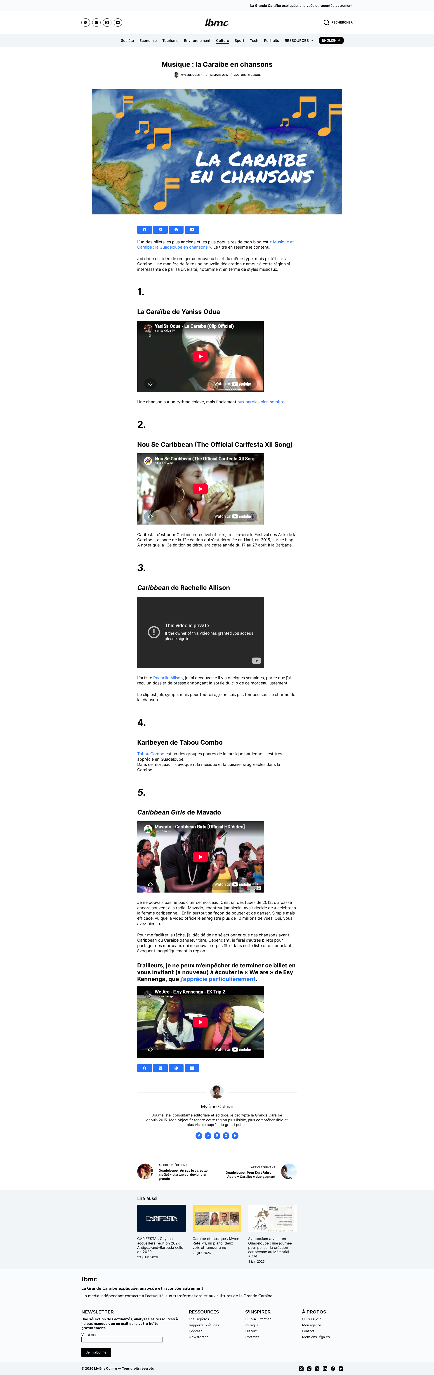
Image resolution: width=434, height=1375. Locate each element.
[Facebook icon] (199, 1135)
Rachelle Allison (168, 677)
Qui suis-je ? (311, 1319)
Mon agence (311, 1325)
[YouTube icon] (235, 1135)
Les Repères (199, 1319)
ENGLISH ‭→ (331, 40)
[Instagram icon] (226, 1135)
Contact (308, 1331)
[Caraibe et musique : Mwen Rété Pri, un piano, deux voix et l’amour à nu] (217, 1218)
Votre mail (89, 1334)
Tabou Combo (150, 753)
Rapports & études (204, 1325)
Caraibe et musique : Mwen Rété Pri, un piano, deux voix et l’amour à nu (216, 1242)
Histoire (251, 1331)
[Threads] (107, 22)
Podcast (195, 1331)
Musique (254, 74)
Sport (239, 40)
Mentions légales (316, 1337)
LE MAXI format (258, 1319)
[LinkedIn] (192, 230)
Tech (254, 40)
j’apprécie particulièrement (218, 979)
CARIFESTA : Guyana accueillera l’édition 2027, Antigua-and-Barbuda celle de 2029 (160, 1245)
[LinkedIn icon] (208, 1135)
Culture (222, 40)
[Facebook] (144, 230)
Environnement (197, 40)
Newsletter (198, 1337)
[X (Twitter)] (85, 22)
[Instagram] (96, 22)
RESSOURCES (297, 40)
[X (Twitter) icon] (217, 1135)
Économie (148, 40)
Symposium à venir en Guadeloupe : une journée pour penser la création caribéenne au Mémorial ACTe (270, 1247)
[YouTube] (118, 22)
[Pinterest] (176, 230)
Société (127, 40)
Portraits (271, 40)
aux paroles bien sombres (262, 401)
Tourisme (170, 40)
